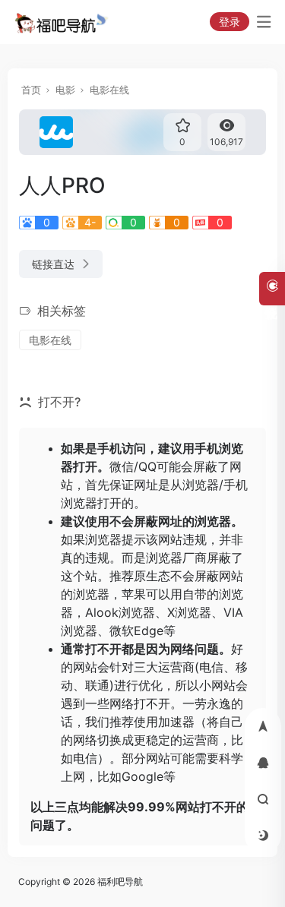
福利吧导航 (120, 881)
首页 (31, 90)
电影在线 (109, 90)
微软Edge (136, 630)
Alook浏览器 (120, 612)
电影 (65, 90)
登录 (229, 21)
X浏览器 (189, 612)
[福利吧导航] (63, 22)
